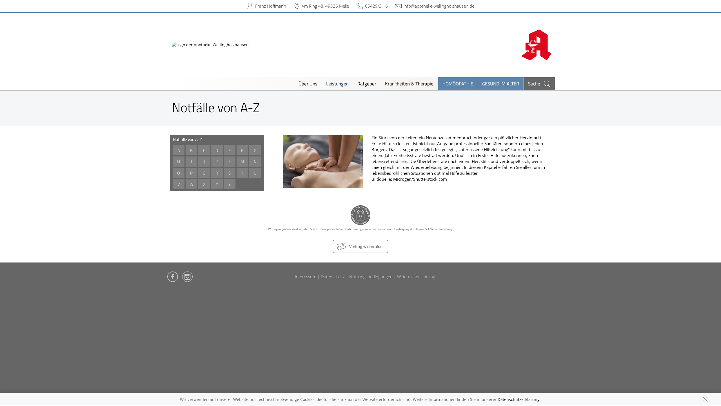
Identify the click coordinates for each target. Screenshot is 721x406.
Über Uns (308, 83)
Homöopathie (457, 83)
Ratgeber (366, 83)
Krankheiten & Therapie (409, 83)
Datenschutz (333, 276)
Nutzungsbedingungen (371, 276)
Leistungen (337, 83)
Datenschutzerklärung (519, 399)
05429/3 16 (376, 6)
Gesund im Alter (500, 83)
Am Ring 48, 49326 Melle (325, 6)
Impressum (305, 276)
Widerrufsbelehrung (416, 276)
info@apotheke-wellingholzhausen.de (439, 6)
